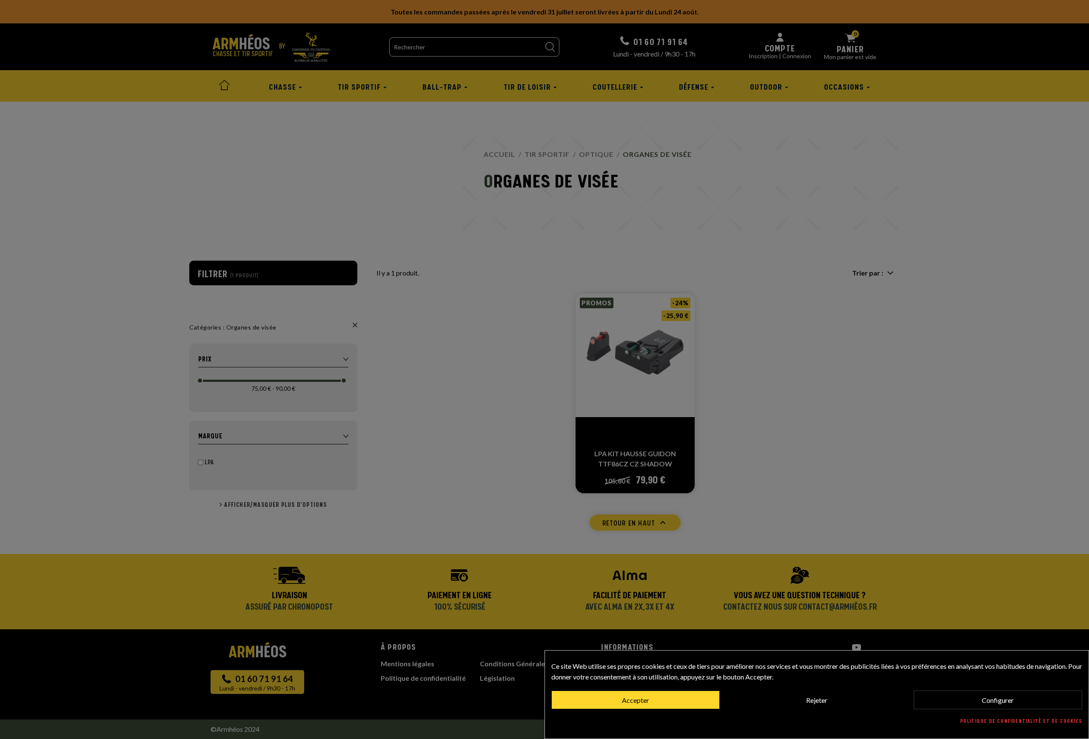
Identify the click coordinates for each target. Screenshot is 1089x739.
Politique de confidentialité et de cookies (1021, 721)
